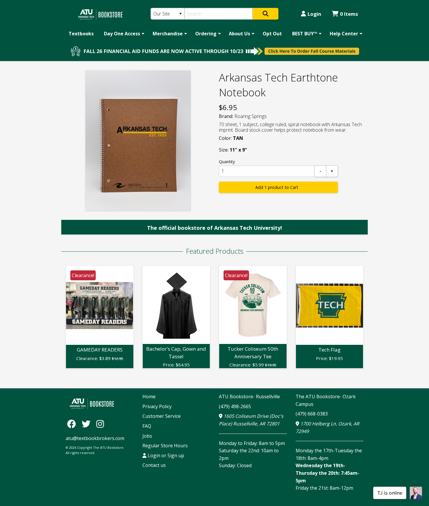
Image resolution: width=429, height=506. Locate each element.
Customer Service (161, 416)
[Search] (265, 14)
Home (149, 396)
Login (314, 14)
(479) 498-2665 (235, 406)
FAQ (146, 426)
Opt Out (272, 33)
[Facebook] (73, 423)
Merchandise (168, 33)
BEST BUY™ (304, 33)
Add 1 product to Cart (276, 187)
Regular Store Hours (165, 445)
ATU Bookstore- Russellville (249, 396)
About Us (239, 33)
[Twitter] (87, 423)
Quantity (227, 161)
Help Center (344, 33)
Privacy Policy (157, 406)
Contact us (154, 465)
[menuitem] (81, 33)
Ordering (206, 33)
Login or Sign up (165, 455)
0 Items (349, 14)
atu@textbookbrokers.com (95, 438)
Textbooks (81, 33)
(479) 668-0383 (312, 414)
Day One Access (122, 33)
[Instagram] (100, 423)
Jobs (147, 436)
